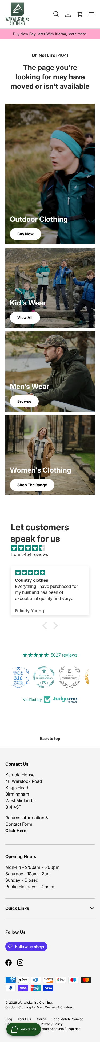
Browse (24, 401)
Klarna (41, 1019)
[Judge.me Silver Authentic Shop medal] (50, 677)
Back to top (50, 738)
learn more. (77, 34)
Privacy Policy (52, 1024)
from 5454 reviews (29, 554)
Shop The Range (32, 485)
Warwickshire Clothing (35, 1002)
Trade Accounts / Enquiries (60, 1029)
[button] (46, 625)
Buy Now (25, 234)
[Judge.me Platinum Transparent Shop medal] (24, 677)
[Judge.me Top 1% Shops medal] (75, 677)
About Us (24, 1019)
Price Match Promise (67, 1019)
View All (25, 317)
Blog (8, 1019)
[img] (53, 548)
